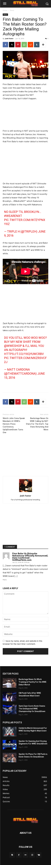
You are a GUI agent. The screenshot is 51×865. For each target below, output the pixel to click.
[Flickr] (25, 855)
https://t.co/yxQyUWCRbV (24, 354)
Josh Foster (9, 38)
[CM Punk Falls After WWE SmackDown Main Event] (9, 696)
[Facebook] (5, 44)
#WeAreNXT (13, 216)
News (12, 10)
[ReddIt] (30, 44)
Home (5, 10)
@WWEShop (13, 346)
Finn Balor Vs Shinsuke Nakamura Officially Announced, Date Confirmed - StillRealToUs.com (30, 556)
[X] (11, 44)
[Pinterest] (18, 44)
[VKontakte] (38, 855)
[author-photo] (25, 492)
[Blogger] (12, 855)
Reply (5, 580)
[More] (43, 44)
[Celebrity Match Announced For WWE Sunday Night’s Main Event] (9, 731)
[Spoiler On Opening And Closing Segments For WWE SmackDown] (9, 744)
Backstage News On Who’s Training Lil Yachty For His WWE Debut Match (32, 682)
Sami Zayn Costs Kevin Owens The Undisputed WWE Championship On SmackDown (32, 708)
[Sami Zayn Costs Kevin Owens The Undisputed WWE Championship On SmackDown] (9, 709)
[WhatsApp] (24, 44)
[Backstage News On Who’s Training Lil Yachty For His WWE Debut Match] (9, 682)
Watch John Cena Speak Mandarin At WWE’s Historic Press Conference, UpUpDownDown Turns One (14, 425)
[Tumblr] (36, 44)
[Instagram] (32, 855)
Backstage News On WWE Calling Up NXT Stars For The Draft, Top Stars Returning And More (37, 424)
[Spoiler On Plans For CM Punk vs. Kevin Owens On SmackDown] (9, 757)
